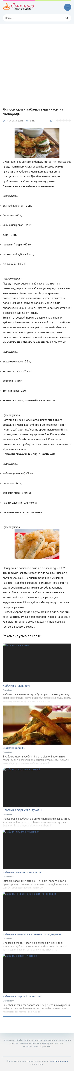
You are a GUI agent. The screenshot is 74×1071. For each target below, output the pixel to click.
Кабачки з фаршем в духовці (22, 810)
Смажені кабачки (14, 748)
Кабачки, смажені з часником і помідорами (32, 934)
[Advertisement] (37, 63)
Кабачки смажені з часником (22, 872)
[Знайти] (66, 17)
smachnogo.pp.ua (59, 1061)
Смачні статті (8, 690)
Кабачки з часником (16, 686)
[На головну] (19, 7)
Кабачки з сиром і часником (22, 996)
